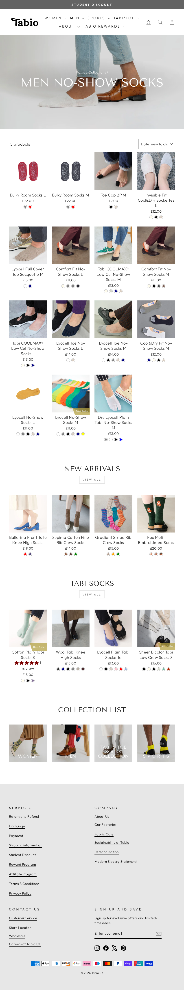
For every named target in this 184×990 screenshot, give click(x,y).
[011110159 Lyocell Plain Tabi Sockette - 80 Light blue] (125, 669)
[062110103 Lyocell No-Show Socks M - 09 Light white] (58, 434)
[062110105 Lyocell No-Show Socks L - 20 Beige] (32, 434)
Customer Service (23, 918)
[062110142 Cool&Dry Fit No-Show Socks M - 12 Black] (158, 360)
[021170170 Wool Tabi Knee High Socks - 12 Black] (68, 669)
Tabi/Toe (124, 18)
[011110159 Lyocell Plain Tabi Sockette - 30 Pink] (115, 669)
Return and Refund (24, 816)
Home (80, 72)
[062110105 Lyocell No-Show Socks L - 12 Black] (27, 434)
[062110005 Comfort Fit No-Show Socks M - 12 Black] (153, 286)
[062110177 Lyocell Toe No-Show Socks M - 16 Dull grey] (113, 360)
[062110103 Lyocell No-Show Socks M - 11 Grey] (63, 434)
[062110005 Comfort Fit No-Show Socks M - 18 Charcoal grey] (158, 286)
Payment (16, 836)
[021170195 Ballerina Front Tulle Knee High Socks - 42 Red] (25, 554)
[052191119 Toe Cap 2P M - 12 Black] (110, 206)
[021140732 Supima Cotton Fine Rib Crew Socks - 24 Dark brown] (70, 554)
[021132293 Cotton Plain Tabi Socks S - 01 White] (22, 680)
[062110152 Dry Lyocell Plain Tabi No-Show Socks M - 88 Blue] (120, 439)
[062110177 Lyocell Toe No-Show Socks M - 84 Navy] (123, 360)
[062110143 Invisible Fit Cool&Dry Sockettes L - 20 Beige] (161, 217)
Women (53, 18)
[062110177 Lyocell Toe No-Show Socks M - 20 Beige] (118, 360)
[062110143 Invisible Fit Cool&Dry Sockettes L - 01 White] (151, 217)
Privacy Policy (20, 893)
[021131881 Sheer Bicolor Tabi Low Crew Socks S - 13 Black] (143, 669)
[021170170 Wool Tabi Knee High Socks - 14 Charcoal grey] (73, 669)
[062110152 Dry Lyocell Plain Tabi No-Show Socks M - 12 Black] (115, 439)
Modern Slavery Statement (115, 861)
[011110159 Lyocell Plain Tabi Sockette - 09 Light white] (101, 669)
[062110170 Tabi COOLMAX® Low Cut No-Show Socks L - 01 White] (22, 365)
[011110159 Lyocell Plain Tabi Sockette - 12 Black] (105, 669)
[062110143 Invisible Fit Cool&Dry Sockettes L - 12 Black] (156, 217)
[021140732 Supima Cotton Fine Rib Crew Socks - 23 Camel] (65, 554)
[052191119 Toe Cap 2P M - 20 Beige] (115, 206)
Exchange (17, 826)
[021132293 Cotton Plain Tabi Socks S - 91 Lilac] (32, 680)
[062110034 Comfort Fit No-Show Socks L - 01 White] (63, 286)
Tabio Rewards (102, 26)
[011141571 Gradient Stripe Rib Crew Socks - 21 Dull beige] (108, 554)
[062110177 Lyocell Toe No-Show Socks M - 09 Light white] (103, 360)
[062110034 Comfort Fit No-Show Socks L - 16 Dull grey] (68, 286)
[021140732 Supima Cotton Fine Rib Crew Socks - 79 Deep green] (75, 554)
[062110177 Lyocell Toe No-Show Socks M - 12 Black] (108, 360)
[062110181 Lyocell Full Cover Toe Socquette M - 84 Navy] (30, 286)
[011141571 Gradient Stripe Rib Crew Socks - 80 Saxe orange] (113, 554)
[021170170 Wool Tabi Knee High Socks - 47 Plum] (83, 669)
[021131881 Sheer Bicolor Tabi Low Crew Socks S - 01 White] (148, 669)
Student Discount (22, 855)
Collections (97, 72)
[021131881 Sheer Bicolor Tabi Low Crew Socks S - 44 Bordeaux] (168, 669)
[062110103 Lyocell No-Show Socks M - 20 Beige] (73, 434)
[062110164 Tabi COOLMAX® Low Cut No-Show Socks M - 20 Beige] (120, 291)
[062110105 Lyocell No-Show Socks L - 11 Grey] (22, 434)
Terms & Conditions (24, 884)
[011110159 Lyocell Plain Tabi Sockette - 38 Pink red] (120, 669)
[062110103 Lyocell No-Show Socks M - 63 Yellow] (83, 434)
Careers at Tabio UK (25, 944)
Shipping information (25, 845)
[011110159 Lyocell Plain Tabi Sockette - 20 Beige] (110, 669)
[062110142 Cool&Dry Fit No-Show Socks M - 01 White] (153, 360)
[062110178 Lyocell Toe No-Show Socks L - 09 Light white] (68, 360)
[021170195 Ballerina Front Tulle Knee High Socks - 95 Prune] (30, 554)
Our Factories (105, 824)
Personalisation (106, 852)
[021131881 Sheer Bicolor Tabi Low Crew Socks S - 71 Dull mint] (163, 669)
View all (92, 479)
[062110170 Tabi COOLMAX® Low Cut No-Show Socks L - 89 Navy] (32, 365)
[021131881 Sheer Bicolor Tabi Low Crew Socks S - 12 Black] (153, 669)
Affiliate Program (23, 874)
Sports (97, 18)
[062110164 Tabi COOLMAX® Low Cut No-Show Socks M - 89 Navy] (115, 291)
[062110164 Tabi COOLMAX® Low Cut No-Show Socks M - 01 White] (105, 291)
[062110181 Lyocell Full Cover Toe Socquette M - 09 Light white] (25, 286)
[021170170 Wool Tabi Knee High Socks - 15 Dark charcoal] (58, 669)
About (67, 26)
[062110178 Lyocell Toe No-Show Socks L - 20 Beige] (73, 360)
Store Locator (20, 927)
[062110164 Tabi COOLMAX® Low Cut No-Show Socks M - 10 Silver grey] (110, 291)
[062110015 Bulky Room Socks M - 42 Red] (73, 206)
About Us (101, 816)
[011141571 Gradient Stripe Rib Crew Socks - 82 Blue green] (118, 554)
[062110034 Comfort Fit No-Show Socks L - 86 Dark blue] (78, 286)
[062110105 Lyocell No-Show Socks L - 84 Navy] (37, 434)
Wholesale (17, 936)
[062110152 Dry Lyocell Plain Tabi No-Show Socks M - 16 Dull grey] (105, 439)
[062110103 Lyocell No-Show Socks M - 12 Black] (68, 434)
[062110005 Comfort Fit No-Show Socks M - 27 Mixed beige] (163, 286)
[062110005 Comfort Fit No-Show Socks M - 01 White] (148, 286)
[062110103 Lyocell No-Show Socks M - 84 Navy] (78, 434)
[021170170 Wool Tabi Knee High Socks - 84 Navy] (63, 669)
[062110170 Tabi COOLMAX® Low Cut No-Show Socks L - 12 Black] (27, 365)
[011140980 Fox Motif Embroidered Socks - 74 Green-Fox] (161, 554)
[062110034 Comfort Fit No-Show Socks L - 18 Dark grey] (73, 286)
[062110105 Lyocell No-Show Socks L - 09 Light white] (18, 434)
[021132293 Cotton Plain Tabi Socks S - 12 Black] (27, 680)
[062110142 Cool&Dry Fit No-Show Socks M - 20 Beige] (163, 360)
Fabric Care (104, 834)
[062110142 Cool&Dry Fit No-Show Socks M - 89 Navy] (148, 360)
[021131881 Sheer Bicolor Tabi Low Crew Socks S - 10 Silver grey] (158, 669)
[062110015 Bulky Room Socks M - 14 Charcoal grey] (68, 206)
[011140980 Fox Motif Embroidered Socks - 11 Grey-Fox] (156, 554)
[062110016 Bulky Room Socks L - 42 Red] (30, 206)
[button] (27, 662)
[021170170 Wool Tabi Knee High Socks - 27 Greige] (78, 669)
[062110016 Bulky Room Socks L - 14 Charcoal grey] (25, 206)
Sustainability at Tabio (111, 842)
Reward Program (22, 864)
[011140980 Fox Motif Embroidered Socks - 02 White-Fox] (151, 554)
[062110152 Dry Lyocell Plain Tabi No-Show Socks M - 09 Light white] (110, 439)
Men (75, 18)
